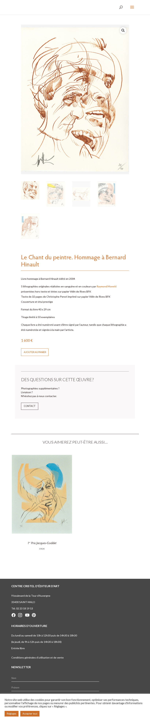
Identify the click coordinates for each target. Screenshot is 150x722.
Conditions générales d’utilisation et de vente (37, 657)
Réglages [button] (11, 713)
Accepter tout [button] (29, 713)
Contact (29, 406)
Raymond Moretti (107, 286)
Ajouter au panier (35, 352)
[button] (123, 30)
